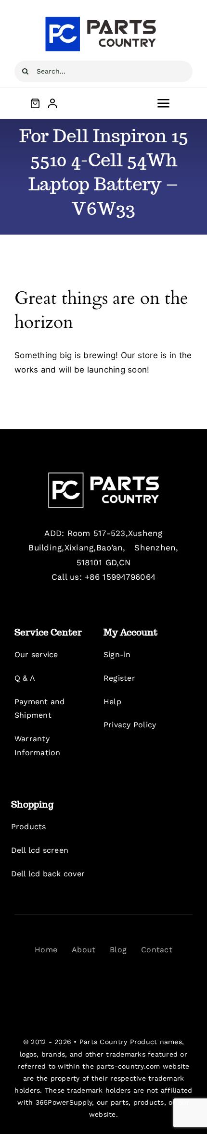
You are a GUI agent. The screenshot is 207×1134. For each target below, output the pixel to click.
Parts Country (103, 1042)
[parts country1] (103, 18)
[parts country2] (103, 476)
